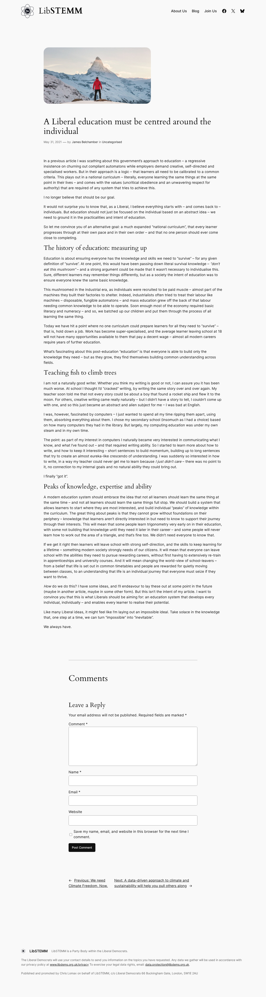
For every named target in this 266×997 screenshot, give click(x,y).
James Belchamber (85, 142)
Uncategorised (112, 142)
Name (75, 772)
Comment (78, 724)
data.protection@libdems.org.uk (167, 964)
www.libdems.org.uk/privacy (69, 964)
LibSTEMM (39, 951)
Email (74, 792)
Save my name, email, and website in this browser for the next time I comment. (131, 834)
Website (75, 812)
